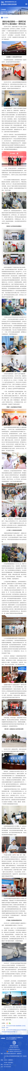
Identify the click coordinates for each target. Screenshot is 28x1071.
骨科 (8, 479)
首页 (9, 11)
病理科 (20, 282)
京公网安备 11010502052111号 (14, 1051)
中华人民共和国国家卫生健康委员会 (14, 1037)
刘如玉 (16, 84)
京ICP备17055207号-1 (14, 1047)
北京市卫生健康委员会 (11, 1039)
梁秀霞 (22, 332)
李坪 (8, 321)
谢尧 (23, 86)
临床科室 (9, 221)
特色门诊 (16, 112)
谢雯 (20, 86)
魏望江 (6, 440)
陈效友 (18, 212)
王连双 (3, 376)
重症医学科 (11, 219)
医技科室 (15, 226)
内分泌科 (8, 450)
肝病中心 (22, 84)
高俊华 (23, 429)
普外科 (24, 477)
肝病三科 (7, 84)
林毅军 (18, 332)
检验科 (8, 290)
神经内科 (15, 433)
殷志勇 (17, 386)
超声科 (3, 388)
